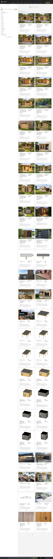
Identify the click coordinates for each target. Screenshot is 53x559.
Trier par (2, 12)
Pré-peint (3, 33)
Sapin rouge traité (4, 35)
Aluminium (3, 27)
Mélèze (2, 32)
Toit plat (3, 24)
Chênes (2, 30)
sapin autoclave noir (4, 34)
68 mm (2, 18)
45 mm (2, 17)
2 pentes (3, 22)
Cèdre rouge (3, 29)
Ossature (3, 19)
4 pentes (3, 23)
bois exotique (3, 28)
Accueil (19, 10)
